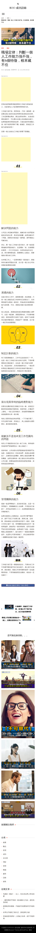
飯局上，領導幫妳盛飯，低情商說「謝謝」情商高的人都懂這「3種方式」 (18, 665)
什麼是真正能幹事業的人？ (18, 685)
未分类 (5, 858)
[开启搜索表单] (18, 4)
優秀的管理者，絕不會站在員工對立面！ (18, 815)
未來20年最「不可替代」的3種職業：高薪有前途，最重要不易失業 (18, 734)
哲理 (4, 850)
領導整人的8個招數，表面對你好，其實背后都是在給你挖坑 (18, 796)
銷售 (4, 882)
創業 (4, 842)
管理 (2, 48)
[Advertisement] (16, 89)
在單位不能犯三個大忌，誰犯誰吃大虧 (16, 912)
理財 (4, 862)
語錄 (4, 878)
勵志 (4, 846)
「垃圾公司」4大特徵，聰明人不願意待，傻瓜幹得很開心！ (18, 765)
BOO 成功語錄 (18, 7)
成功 (4, 854)
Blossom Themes (14, 930)
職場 (8, 48)
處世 (4, 874)
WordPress (24, 930)
